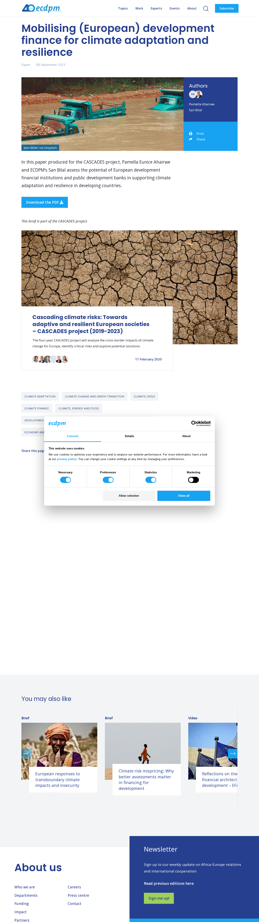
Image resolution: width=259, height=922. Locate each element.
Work (139, 8)
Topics (123, 8)
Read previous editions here (169, 883)
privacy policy (67, 459)
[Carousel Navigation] (129, 753)
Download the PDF (43, 202)
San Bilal (195, 110)
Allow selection (129, 495)
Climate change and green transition (94, 396)
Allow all (183, 495)
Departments (26, 895)
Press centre (78, 895)
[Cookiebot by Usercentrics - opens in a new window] (194, 423)
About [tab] (186, 436)
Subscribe (227, 8)
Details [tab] (129, 436)
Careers (74, 887)
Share (201, 139)
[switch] (108, 480)
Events (175, 8)
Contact (74, 903)
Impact (20, 911)
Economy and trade (39, 432)
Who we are (24, 887)
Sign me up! (158, 898)
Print (200, 133)
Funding (21, 903)
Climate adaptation (39, 396)
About (192, 8)
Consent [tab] (72, 436)
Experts (156, 8)
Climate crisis (144, 396)
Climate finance (36, 408)
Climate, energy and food (79, 408)
